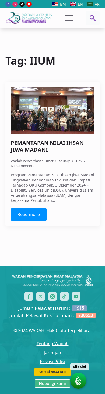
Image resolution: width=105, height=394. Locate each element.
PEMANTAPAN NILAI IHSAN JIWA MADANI (47, 146)
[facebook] (8, 4)
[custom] (22, 4)
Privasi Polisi (52, 362)
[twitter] (40, 296)
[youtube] (29, 4)
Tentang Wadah (53, 344)
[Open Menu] (69, 18)
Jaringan (52, 353)
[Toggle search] (93, 18)
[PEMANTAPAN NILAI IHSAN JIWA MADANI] (52, 110)
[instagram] (15, 4)
